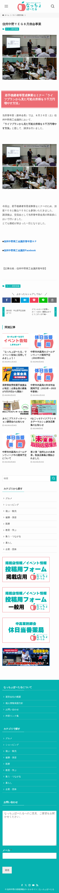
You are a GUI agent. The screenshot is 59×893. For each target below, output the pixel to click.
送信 (7, 870)
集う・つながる (13, 536)
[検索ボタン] (52, 6)
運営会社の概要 (13, 697)
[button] (6, 300)
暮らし (9, 543)
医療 (8, 524)
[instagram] (29, 885)
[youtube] (33, 885)
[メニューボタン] (6, 6)
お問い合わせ (12, 709)
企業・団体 (11, 549)
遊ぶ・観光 (11, 511)
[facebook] (22, 885)
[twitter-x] (25, 885)
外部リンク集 (12, 716)
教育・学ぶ (11, 530)
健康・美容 (11, 517)
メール (7, 850)
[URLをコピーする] (52, 300)
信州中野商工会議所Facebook (20, 250)
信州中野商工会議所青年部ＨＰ (20, 241)
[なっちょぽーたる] (29, 6)
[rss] (37, 885)
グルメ (9, 498)
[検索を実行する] (53, 478)
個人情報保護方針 (14, 703)
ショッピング (12, 505)
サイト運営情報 (12, 29)
